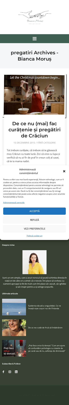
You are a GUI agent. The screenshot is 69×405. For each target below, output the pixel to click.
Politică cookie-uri (34, 235)
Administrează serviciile (14, 202)
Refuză (34, 219)
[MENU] (35, 38)
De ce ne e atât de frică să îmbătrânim (45, 327)
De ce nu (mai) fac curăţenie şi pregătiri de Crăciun (35, 130)
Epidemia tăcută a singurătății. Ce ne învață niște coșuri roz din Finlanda (44, 307)
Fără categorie (46, 142)
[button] (64, 171)
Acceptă (35, 211)
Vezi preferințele (34, 228)
